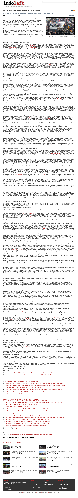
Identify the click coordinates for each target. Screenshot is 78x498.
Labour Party (31, 213)
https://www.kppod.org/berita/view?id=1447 (14, 393)
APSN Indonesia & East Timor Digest (64, 486)
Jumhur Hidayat (6, 212)
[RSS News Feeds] (74, 10)
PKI (12, 319)
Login (57, 492)
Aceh (28, 10)
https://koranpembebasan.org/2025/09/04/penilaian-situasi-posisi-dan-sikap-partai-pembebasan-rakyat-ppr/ (30, 434)
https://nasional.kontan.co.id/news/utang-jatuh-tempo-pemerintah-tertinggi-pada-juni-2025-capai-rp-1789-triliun (28, 374)
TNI (52, 144)
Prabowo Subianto (12, 47)
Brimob (15, 220)
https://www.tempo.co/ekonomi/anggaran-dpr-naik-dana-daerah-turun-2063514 (21, 381)
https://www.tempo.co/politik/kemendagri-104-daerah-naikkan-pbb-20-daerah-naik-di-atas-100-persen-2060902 (29, 395)
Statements (13, 10)
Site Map (34, 485)
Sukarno (24, 311)
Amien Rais (52, 317)
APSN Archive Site (63, 488)
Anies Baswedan (18, 174)
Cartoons (24, 10)
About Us (34, 482)
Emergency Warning (46, 81)
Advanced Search (36, 487)
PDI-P (5, 168)
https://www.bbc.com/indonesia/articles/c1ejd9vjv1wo (16, 406)
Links (60, 482)
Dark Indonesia (7, 83)
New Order (35, 45)
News (8, 10)
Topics (36, 10)
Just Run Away (62, 81)
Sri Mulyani (49, 64)
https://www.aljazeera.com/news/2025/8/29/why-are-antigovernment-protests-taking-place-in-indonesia (27, 419)
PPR (16, 428)
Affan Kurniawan (57, 220)
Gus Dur (27, 318)
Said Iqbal (58, 212)
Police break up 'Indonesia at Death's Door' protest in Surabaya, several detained (59, 446)
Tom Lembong (42, 176)
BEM (49, 118)
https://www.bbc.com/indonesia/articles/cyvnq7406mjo (16, 377)
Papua (32, 10)
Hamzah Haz (58, 317)
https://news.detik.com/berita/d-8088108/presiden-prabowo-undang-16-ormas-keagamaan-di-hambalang (27, 421)
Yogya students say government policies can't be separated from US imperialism (58, 471)
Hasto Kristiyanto (61, 168)
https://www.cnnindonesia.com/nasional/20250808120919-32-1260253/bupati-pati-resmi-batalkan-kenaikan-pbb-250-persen (31, 408)
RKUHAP (69, 147)
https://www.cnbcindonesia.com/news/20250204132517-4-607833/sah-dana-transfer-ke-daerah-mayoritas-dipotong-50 (30, 391)
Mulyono (31, 117)
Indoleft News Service (50, 482)
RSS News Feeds (49, 484)
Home (4, 10)
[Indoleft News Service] (72, 10)
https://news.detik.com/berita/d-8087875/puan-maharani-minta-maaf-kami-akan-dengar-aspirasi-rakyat (27, 423)
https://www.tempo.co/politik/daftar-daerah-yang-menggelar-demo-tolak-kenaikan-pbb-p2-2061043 (26, 410)
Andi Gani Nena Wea (66, 210)
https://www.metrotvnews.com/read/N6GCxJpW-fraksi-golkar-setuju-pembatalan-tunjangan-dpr (25, 425)
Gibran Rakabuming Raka (30, 47)
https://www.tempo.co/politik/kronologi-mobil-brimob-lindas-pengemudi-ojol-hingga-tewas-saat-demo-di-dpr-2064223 (30, 415)
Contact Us (34, 484)
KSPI (23, 213)
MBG (5, 54)
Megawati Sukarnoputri (17, 249)
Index (39, 10)
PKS (31, 216)
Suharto (31, 45)
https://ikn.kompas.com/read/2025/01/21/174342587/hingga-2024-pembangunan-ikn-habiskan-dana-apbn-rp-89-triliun (29, 372)
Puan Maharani (25, 346)
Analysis (19, 10)
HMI (62, 115)
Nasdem (59, 98)
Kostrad (43, 228)
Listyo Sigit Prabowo (55, 153)
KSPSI (55, 210)
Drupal (10, 489)
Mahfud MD (42, 174)
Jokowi (29, 46)
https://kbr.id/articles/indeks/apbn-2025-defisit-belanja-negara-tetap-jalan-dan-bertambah (23, 387)
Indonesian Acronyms (63, 484)
